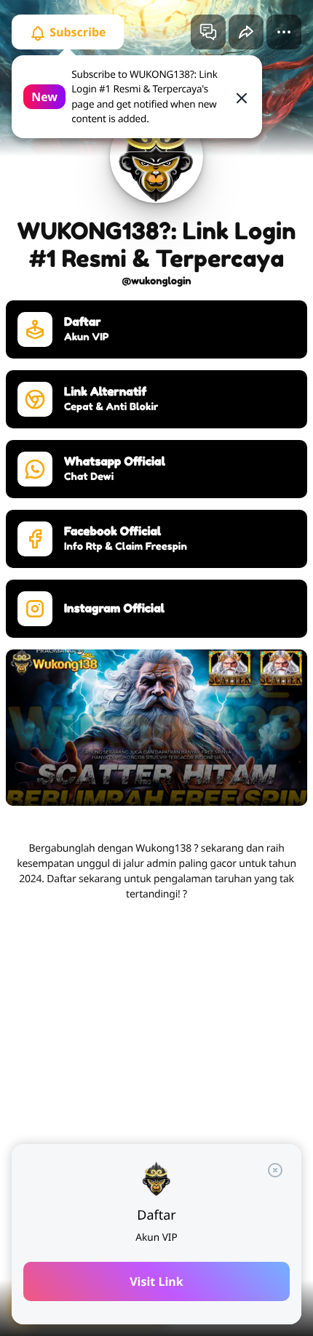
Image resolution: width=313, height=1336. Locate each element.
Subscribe (76, 32)
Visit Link (156, 1281)
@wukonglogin (156, 281)
